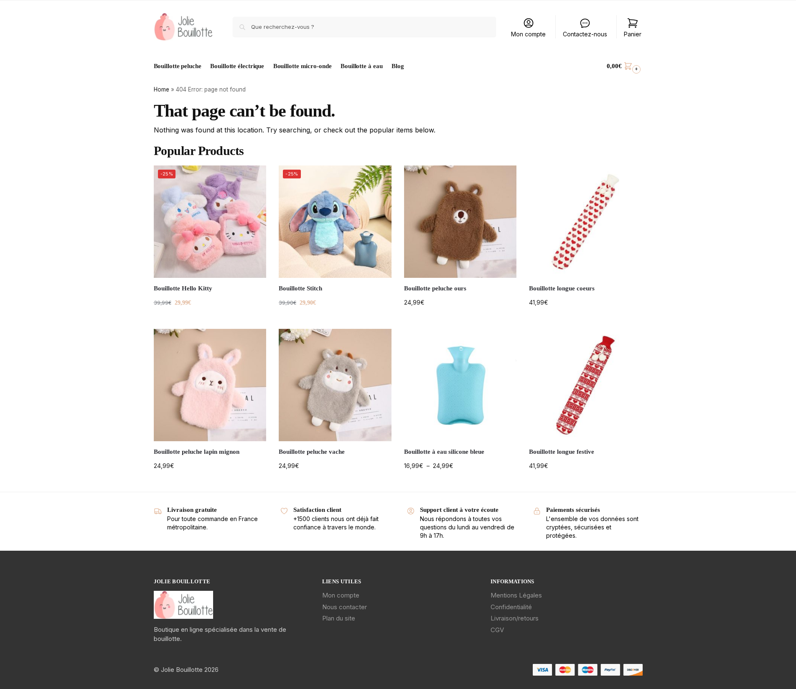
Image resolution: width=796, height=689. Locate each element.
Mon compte (528, 34)
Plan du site (338, 618)
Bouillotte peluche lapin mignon (196, 451)
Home (161, 89)
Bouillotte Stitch (300, 288)
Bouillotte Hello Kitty (183, 288)
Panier (632, 34)
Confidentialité (511, 607)
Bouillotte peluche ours (435, 288)
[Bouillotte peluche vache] (335, 385)
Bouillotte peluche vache (312, 451)
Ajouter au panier (335, 320)
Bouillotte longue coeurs (562, 288)
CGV (497, 630)
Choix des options (210, 320)
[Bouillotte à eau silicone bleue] (460, 385)
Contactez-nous (585, 34)
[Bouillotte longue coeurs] (585, 221)
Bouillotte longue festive (561, 451)
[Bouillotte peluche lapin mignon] (210, 385)
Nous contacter (344, 607)
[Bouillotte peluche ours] (460, 221)
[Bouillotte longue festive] (585, 385)
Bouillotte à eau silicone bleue (444, 451)
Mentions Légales (516, 595)
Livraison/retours (515, 618)
